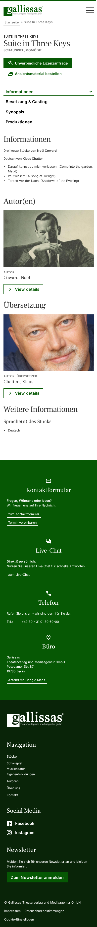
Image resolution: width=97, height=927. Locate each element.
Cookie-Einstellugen (19, 919)
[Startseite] (24, 10)
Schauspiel (14, 763)
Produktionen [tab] (19, 121)
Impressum (12, 911)
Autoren (12, 781)
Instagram (25, 832)
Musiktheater (16, 769)
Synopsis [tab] (15, 111)
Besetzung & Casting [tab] (27, 101)
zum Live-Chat (19, 574)
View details (27, 289)
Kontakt (12, 795)
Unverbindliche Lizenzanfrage (41, 63)
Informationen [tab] (20, 91)
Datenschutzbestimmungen (44, 911)
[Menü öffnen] (90, 10)
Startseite (11, 22)
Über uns (13, 788)
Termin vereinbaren (22, 522)
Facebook (24, 823)
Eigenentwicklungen (21, 774)
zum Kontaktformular (23, 514)
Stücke (12, 756)
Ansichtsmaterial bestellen (38, 73)
